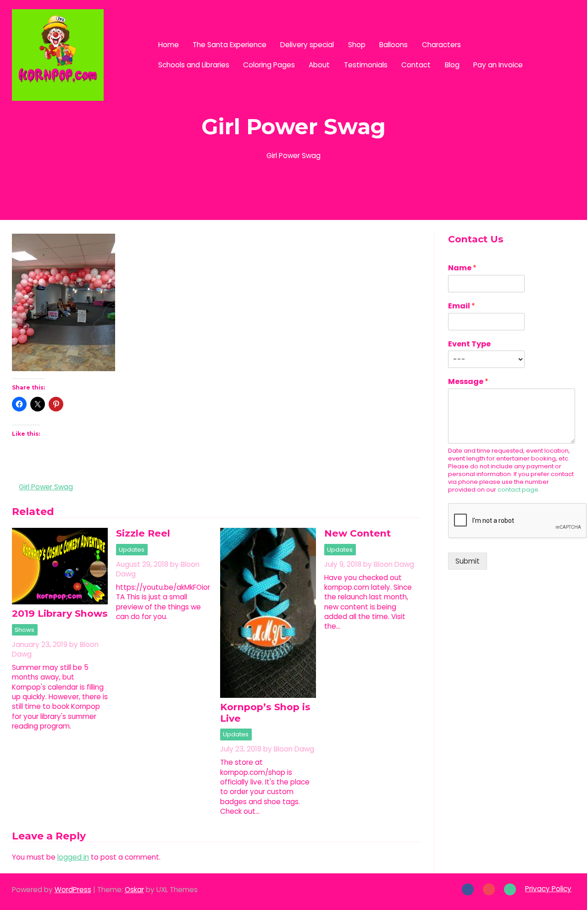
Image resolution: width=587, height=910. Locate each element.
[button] (553, 55)
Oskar (134, 889)
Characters (441, 44)
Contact (416, 65)
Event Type (469, 344)
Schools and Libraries (193, 65)
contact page (518, 489)
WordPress (73, 889)
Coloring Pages (269, 65)
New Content (357, 533)
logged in (73, 857)
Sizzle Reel (143, 533)
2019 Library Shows (60, 613)
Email (461, 306)
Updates (131, 549)
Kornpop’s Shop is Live (265, 712)
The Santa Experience (229, 44)
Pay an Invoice (498, 65)
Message (468, 382)
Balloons (393, 44)
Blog (452, 65)
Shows (24, 629)
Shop (356, 44)
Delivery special (307, 44)
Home (168, 44)
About (319, 65)
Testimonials (366, 65)
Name (462, 268)
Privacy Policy (548, 889)
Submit (467, 561)
